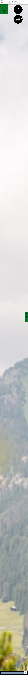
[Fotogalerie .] (26, 320)
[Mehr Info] (26, 317)
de (27, 2)
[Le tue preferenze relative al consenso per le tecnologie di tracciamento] (25, 672)
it (23, 2)
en (25, 2)
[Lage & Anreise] (26, 314)
